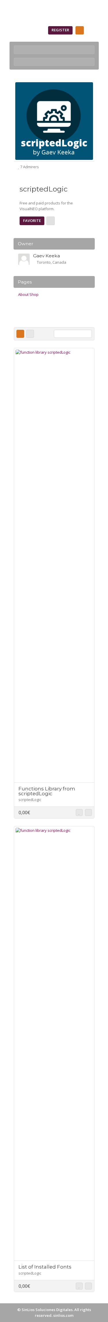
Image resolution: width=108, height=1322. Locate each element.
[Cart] (79, 30)
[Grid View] (20, 334)
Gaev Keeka (46, 255)
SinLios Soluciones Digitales (47, 1309)
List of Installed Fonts (44, 1267)
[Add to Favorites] (79, 812)
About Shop (28, 294)
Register (60, 29)
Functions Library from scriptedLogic (46, 791)
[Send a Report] (50, 220)
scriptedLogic (29, 799)
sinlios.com (63, 1315)
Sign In (35, 29)
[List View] (30, 334)
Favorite (32, 220)
